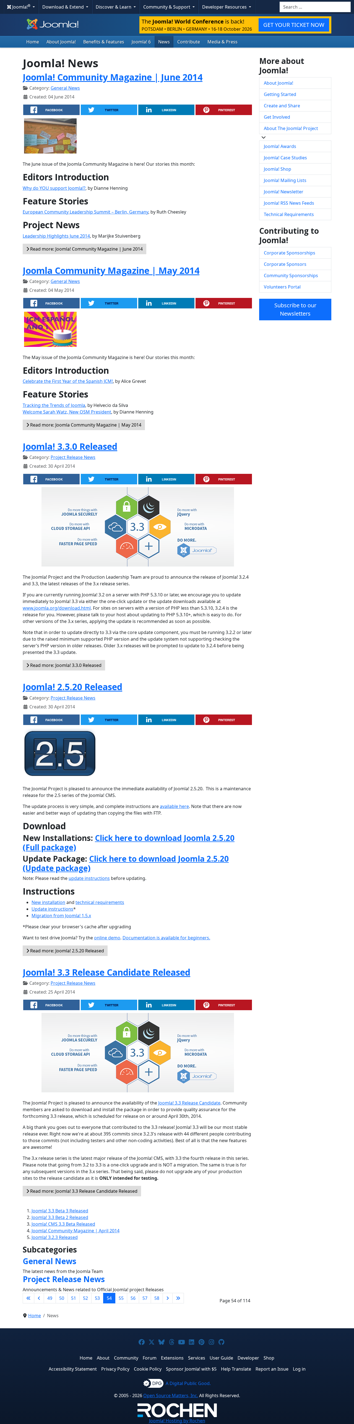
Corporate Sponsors (285, 264)
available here (174, 806)
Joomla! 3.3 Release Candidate (189, 1103)
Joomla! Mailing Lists (285, 180)
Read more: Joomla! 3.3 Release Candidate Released (83, 1191)
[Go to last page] (178, 1298)
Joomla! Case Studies (285, 158)
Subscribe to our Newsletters (295, 309)
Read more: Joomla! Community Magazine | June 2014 (86, 249)
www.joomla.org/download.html (57, 608)
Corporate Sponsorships (289, 253)
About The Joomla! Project (291, 128)
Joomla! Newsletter (283, 192)
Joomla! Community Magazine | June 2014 (112, 77)
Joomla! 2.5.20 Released (72, 687)
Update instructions (52, 909)
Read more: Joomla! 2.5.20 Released (66, 951)
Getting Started (280, 94)
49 (49, 1298)
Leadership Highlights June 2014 (56, 236)
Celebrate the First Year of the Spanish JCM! (68, 381)
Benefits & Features (103, 42)
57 (144, 1298)
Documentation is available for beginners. (166, 938)
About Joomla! (61, 42)
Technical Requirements (289, 214)
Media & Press (222, 42)
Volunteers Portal (282, 287)
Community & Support (167, 7)
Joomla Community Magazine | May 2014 (111, 270)
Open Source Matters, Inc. (170, 1395)
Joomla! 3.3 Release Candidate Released (106, 972)
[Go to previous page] (39, 1298)
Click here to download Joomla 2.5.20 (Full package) (129, 843)
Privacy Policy (115, 1369)
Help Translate (236, 1369)
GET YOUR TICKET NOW (293, 24)
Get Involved (277, 117)
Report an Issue (272, 1369)
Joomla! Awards (280, 146)
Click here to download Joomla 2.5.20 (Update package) (126, 863)
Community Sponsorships (291, 275)
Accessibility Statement (73, 1369)
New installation (48, 902)
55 (121, 1298)
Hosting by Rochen (177, 1421)
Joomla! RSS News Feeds (289, 203)
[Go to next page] (168, 1298)
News (164, 42)
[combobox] (315, 7)
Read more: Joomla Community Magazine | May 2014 (85, 425)
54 (109, 1298)
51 (73, 1298)
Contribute (188, 42)
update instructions (89, 878)
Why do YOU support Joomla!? (54, 188)
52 (85, 1298)
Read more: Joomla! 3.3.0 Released (65, 665)
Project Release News (73, 457)
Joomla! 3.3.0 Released (70, 446)
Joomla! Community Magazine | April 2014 (75, 1231)
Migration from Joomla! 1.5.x (61, 916)
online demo (107, 938)
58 (156, 1298)
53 (97, 1298)
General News (65, 88)
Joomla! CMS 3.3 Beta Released (63, 1224)
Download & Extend (63, 7)
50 (61, 1298)
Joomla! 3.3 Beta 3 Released (60, 1211)
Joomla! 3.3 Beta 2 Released (60, 1217)
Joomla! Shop (277, 169)
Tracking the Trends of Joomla (54, 405)
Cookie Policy (148, 1369)
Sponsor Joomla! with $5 (191, 1369)
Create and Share (282, 106)
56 (133, 1298)
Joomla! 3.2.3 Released (55, 1237)
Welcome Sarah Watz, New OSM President (67, 412)
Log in (299, 1369)
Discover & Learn (114, 7)
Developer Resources (225, 7)
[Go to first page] (28, 1298)
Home (32, 42)
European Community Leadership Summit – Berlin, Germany (85, 212)
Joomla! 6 (141, 42)
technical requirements (100, 902)
